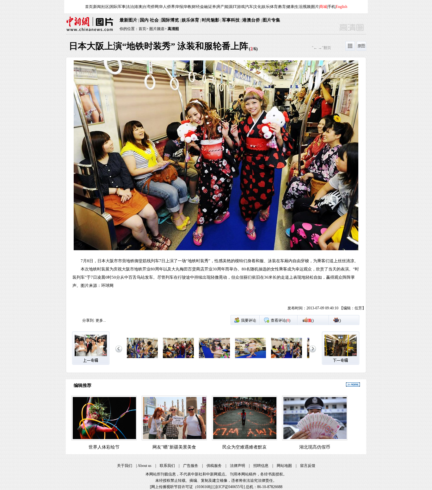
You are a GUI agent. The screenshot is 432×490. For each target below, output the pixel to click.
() (310, 320)
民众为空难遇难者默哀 (244, 447)
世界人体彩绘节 (104, 447)
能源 (228, 6)
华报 (179, 6)
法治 (130, 6)
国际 (113, 6)
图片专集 (271, 20)
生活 (298, 6)
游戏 (241, 6)
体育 (274, 6)
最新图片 (128, 20)
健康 (290, 6)
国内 (144, 20)
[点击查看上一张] (141, 187)
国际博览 (170, 20)
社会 (154, 20)
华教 (187, 6)
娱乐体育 (190, 20)
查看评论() (280, 320)
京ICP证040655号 (229, 487)
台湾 (146, 6)
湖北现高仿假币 (314, 447)
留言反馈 (307, 465)
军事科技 (231, 20)
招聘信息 (260, 465)
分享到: (88, 320)
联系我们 (167, 465)
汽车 (249, 6)
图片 (315, 6)
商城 (323, 6)
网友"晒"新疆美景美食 (174, 447)
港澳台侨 (251, 20)
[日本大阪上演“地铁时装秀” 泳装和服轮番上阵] (142, 358)
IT (235, 6)
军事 (122, 6)
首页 (89, 6)
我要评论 (248, 320)
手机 (331, 6)
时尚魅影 (210, 20)
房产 (220, 6)
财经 (196, 6)
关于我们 (124, 465)
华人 (163, 6)
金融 (204, 6)
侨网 (154, 6)
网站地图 (284, 465)
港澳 (138, 6)
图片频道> (158, 29)
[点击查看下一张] (291, 187)
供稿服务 (214, 465)
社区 (105, 6)
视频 (307, 6)
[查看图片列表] (350, 49)
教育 (282, 6)
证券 (212, 6)
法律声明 (237, 465)
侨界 (171, 6)
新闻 (97, 6)
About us (144, 465)
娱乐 (265, 6)
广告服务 (190, 465)
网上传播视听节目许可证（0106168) (181, 487)
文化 (257, 6)
